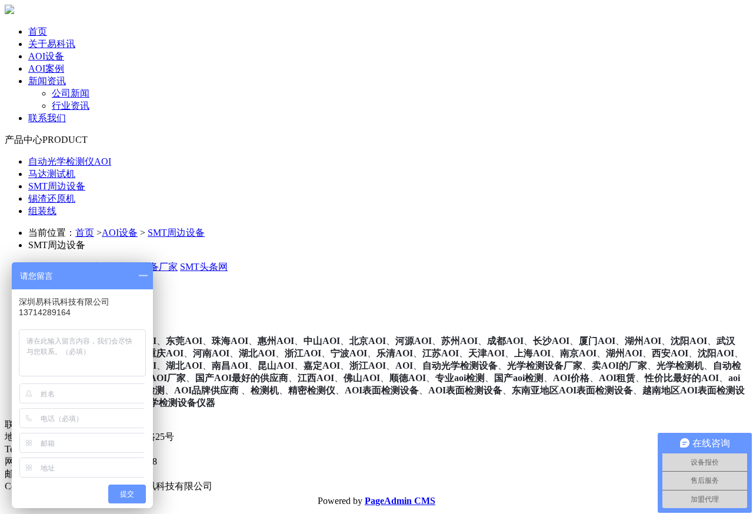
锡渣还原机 (51, 198)
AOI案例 (46, 69)
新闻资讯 (47, 81)
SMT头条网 (204, 267)
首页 (37, 31)
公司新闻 (70, 93)
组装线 (42, 211)
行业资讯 (70, 106)
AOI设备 (46, 56)
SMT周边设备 (56, 186)
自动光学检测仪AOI (69, 161)
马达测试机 (51, 174)
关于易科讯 (51, 44)
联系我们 (47, 118)
